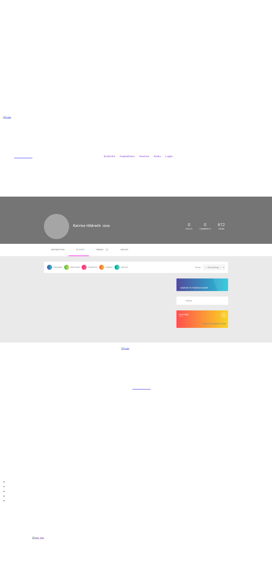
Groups (124, 249)
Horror (4, 517)
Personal (57, 267)
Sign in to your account (194, 287)
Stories (4, 525)
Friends (101, 249)
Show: (198, 267)
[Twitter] (11, 467)
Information (58, 249)
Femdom (4, 534)
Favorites (92, 267)
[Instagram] (3, 467)
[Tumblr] (29, 467)
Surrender (7, 522)
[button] (225, 156)
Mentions (75, 267)
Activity (80, 249)
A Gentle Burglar (12, 513)
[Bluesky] (20, 467)
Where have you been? (17, 530)
